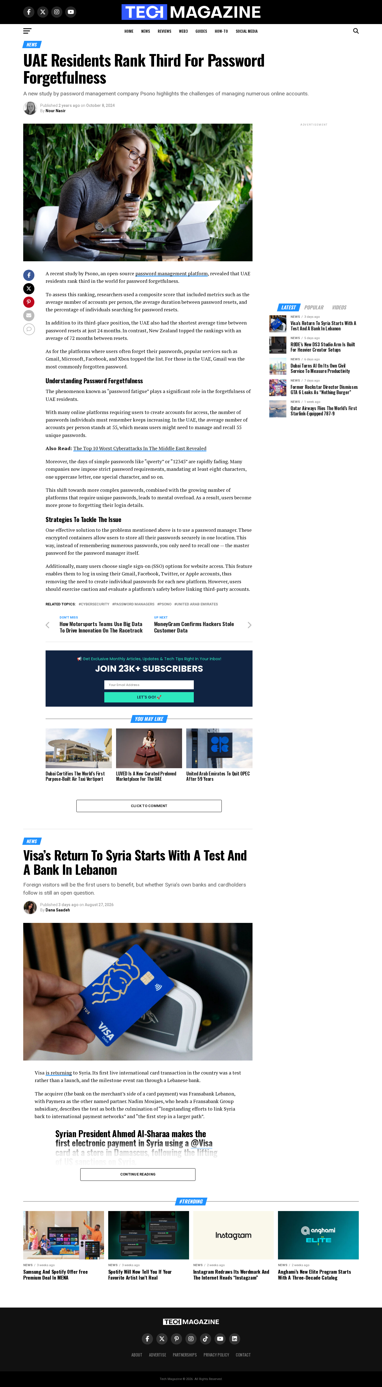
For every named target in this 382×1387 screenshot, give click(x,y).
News (145, 31)
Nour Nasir (56, 111)
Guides (201, 31)
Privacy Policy (216, 1355)
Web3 (183, 31)
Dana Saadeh (58, 910)
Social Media (247, 31)
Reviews (164, 31)
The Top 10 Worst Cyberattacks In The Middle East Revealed (139, 448)
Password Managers (134, 604)
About (136, 1355)
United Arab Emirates (197, 604)
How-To (221, 31)
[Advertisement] (314, 211)
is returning (59, 1072)
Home (128, 31)
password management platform (171, 273)
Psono (165, 604)
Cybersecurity (95, 604)
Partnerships (185, 1355)
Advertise (157, 1355)
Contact (243, 1355)
